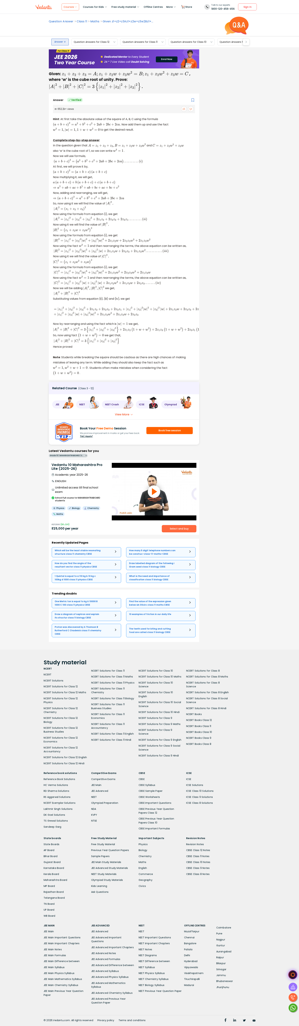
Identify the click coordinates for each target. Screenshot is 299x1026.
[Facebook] (225, 1020)
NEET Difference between (154, 961)
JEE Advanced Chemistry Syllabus (112, 993)
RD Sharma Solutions (56, 791)
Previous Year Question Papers (110, 850)
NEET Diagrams (148, 955)
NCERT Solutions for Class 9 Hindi (159, 755)
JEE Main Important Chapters (61, 943)
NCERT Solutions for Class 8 (203, 670)
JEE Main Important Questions (62, 937)
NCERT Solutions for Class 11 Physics (112, 682)
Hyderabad (191, 961)
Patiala (188, 949)
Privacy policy (105, 1020)
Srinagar (221, 969)
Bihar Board (50, 856)
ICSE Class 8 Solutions (199, 803)
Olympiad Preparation (104, 803)
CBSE (142, 779)
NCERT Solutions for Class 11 (108, 670)
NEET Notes (145, 949)
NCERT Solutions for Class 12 (61, 686)
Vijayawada (191, 967)
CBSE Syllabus (147, 785)
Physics (143, 844)
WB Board (49, 916)
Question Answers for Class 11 (140, 42)
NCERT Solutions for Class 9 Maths (160, 724)
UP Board (49, 909)
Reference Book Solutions (59, 779)
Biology (143, 850)
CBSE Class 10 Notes (198, 862)
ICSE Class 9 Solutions (199, 797)
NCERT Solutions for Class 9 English (160, 740)
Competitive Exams (103, 779)
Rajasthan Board (54, 892)
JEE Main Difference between (62, 961)
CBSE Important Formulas (154, 828)
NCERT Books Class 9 (198, 738)
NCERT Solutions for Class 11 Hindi (111, 740)
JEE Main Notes (53, 949)
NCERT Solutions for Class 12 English (65, 757)
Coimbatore (223, 927)
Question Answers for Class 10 (188, 42)
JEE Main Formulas (55, 955)
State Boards (51, 844)
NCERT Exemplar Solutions (59, 803)
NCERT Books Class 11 (198, 726)
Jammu (221, 975)
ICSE (188, 779)
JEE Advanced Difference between (112, 965)
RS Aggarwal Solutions (57, 797)
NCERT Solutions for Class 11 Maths (112, 676)
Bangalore (190, 943)
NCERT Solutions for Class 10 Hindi (159, 712)
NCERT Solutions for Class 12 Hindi (64, 763)
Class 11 (82, 21)
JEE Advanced (99, 791)
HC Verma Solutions (56, 785)
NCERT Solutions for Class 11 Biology (112, 698)
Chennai (189, 937)
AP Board (49, 850)
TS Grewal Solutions (56, 820)
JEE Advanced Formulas (105, 959)
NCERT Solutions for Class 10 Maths (160, 676)
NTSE (94, 820)
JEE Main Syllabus (54, 967)
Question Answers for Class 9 (237, 42)
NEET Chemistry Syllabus (154, 979)
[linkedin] (234, 1021)
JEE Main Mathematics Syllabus (63, 979)
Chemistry (145, 856)
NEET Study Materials (104, 874)
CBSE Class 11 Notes (198, 856)
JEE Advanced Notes (103, 953)
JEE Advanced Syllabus (105, 971)
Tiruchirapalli (192, 979)
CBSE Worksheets (149, 797)
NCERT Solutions (53, 680)
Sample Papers (100, 856)
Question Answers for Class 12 (91, 42)
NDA (93, 809)
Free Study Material (103, 844)
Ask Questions (100, 892)
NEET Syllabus (147, 967)
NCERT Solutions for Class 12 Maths (65, 692)
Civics (142, 886)
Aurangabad (224, 951)
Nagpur (220, 939)
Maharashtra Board (55, 880)
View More (122, 414)
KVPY (94, 815)
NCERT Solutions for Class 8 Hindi (206, 708)
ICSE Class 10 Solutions (200, 791)
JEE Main (96, 785)
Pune (219, 933)
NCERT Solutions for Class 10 (156, 670)
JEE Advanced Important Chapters (112, 947)
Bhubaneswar (224, 981)
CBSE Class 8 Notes (198, 874)
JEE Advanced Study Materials (109, 868)
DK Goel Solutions (54, 815)
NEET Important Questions (155, 937)
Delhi (187, 955)
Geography (145, 880)
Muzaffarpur (191, 931)
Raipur (220, 957)
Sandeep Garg (52, 827)
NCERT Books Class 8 (198, 744)
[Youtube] (254, 1021)
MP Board (49, 886)
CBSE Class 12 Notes (198, 850)
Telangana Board (54, 898)
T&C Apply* (86, 436)
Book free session (169, 430)
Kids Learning (99, 886)
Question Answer (61, 21)
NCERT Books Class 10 (199, 732)
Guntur (220, 945)
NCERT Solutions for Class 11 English (112, 734)
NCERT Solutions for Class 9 (155, 718)
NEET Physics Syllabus (152, 973)
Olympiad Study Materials (107, 880)
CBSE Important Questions (155, 803)
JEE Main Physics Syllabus (59, 973)
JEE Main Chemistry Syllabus (61, 985)
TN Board (49, 904)
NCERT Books (194, 714)
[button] (63, 404)
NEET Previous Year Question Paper (160, 991)
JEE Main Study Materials (106, 862)
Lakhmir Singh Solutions (58, 809)
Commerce (146, 874)
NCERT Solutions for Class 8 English (207, 692)
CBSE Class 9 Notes (198, 868)
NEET (94, 797)
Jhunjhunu (222, 987)
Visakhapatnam (194, 973)
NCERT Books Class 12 (199, 720)
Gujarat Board (52, 862)
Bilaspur (221, 963)
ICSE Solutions (194, 785)
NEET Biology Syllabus (151, 985)
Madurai (189, 985)
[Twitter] (244, 1021)
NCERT (47, 674)
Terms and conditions (132, 1020)
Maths (94, 21)
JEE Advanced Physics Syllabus (110, 977)
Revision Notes (195, 844)
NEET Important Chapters (154, 943)
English (143, 868)
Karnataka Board (54, 868)
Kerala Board (51, 874)
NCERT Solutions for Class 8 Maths (207, 676)
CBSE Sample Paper (150, 791)
